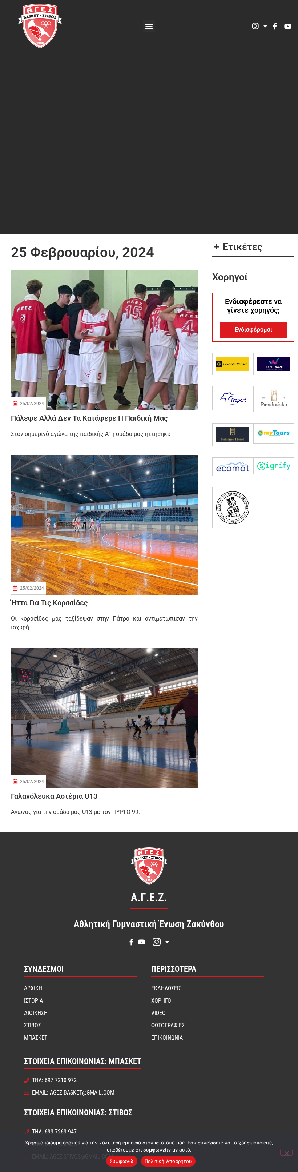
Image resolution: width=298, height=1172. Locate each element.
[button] (149, 26)
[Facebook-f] (274, 26)
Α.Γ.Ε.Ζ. (149, 897)
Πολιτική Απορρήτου (168, 1161)
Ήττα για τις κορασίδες (49, 602)
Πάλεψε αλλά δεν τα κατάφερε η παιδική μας (89, 418)
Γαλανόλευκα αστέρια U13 (54, 796)
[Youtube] (287, 26)
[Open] (265, 26)
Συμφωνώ (122, 1161)
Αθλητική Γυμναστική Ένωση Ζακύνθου (149, 924)
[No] (286, 1152)
